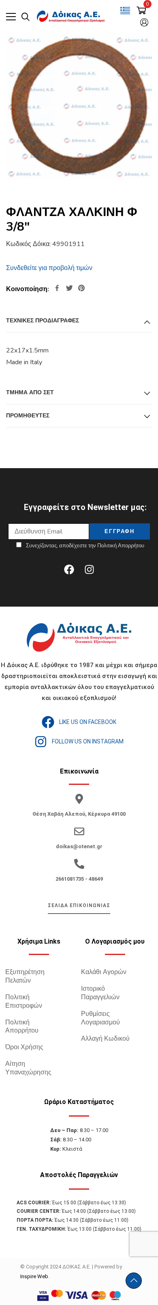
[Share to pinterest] (81, 288)
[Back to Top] (134, 1281)
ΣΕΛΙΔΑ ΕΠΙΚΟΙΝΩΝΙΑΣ (79, 905)
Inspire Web (34, 1276)
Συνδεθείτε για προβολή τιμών (49, 268)
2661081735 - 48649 (79, 879)
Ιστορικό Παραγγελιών (100, 993)
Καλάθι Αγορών (103, 972)
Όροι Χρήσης (24, 1047)
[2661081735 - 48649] (79, 864)
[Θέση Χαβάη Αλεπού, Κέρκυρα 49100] (79, 799)
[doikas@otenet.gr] (79, 831)
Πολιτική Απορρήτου (21, 1026)
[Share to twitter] (69, 288)
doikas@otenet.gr (79, 846)
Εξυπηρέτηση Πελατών (25, 976)
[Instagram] (89, 570)
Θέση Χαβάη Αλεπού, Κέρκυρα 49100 (79, 814)
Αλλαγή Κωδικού (105, 1038)
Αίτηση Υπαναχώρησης (28, 1068)
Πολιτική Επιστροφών (23, 1001)
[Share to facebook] (57, 288)
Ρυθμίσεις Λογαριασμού (100, 1018)
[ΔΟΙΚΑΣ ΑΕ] (71, 16)
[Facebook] (69, 570)
